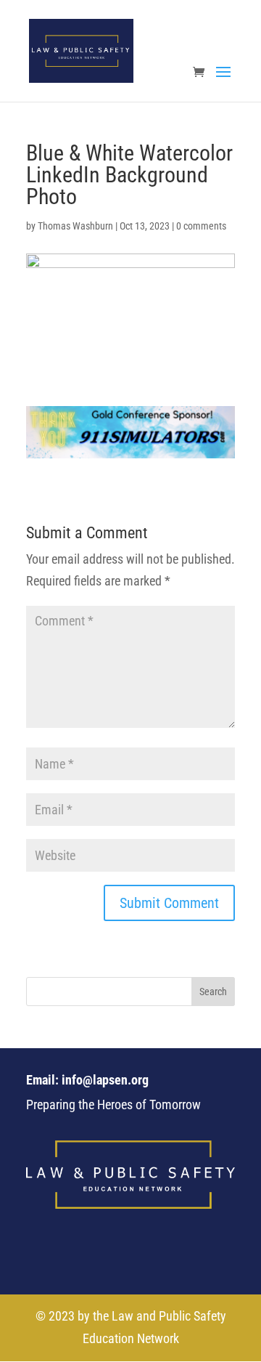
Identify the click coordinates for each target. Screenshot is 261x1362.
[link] (81, 49)
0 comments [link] (201, 226)
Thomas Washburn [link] (75, 226)
